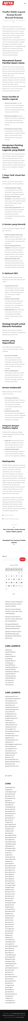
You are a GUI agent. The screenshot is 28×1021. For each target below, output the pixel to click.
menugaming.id (10, 885)
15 (19, 579)
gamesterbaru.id (10, 813)
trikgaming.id (9, 831)
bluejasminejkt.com (11, 718)
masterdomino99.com (12, 671)
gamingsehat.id (10, 957)
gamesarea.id (9, 931)
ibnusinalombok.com (11, 759)
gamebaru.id (9, 983)
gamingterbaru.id (10, 837)
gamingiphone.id (10, 824)
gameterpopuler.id (11, 994)
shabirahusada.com (11, 753)
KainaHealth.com (10, 751)
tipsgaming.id (9, 828)
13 (14, 579)
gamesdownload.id (11, 976)
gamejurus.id (9, 922)
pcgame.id (8, 852)
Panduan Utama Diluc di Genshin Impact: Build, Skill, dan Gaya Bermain (13, 619)
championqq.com (10, 676)
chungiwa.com (9, 733)
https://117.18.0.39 (10, 656)
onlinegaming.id (10, 850)
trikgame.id (8, 789)
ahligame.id (8, 935)
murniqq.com (9, 682)
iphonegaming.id (10, 842)
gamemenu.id (9, 924)
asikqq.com (8, 650)
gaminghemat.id (10, 865)
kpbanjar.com (9, 742)
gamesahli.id (9, 900)
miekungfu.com (10, 722)
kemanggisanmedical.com (13, 744)
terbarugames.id (10, 859)
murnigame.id (9, 928)
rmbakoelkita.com (10, 714)
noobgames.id (9, 985)
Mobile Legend (9, 515)
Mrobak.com (9, 720)
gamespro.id (9, 972)
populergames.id (10, 981)
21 (16, 582)
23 (21, 582)
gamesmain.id (9, 898)
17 (6, 582)
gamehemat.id (9, 915)
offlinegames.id (10, 802)
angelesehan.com (10, 716)
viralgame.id (9, 998)
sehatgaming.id (10, 961)
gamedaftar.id (9, 989)
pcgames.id (8, 855)
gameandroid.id (10, 794)
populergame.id (10, 1002)
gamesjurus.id (9, 896)
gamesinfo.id (9, 805)
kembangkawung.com (12, 731)
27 (14, 586)
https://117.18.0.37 (10, 674)
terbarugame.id (10, 857)
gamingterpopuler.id (11, 968)
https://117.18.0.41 (10, 665)
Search (4, 556)
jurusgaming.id (10, 883)
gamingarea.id (9, 878)
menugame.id (9, 944)
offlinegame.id (9, 846)
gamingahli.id (9, 876)
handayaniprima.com (11, 707)
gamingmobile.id (10, 826)
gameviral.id (9, 987)
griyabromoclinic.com (12, 766)
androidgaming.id (10, 792)
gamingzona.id (9, 881)
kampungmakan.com (12, 709)
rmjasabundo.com (10, 727)
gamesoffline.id (10, 811)
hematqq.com (9, 680)
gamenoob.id (9, 978)
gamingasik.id (9, 874)
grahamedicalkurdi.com (12, 761)
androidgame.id (10, 787)
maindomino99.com (11, 667)
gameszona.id (9, 905)
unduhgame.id (9, 1000)
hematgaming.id (10, 902)
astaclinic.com (9, 757)
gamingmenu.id (10, 872)
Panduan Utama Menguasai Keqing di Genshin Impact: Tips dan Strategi (14, 604)
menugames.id (10, 909)
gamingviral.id (9, 950)
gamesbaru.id (9, 974)
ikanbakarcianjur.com (12, 735)
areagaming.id (9, 887)
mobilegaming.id (10, 844)
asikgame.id (9, 937)
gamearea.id (9, 933)
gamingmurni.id (10, 868)
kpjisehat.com (9, 738)
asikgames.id (9, 918)
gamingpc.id (9, 833)
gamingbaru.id (9, 948)
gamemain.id (9, 920)
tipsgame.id (9, 861)
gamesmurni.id (10, 894)
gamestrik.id (9, 820)
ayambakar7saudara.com (13, 698)
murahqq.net (9, 663)
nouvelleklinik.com (11, 748)
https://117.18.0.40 (10, 678)
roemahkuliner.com (11, 703)
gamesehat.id (9, 992)
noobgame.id (9, 996)
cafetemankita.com (11, 724)
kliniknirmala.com (10, 746)
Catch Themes (20, 1017)
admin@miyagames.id (9, 20)
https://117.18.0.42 (10, 660)
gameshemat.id (10, 911)
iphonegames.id (10, 798)
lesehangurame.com (11, 696)
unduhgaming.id (10, 955)
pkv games (8, 775)
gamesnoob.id (9, 970)
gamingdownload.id (11, 946)
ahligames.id (9, 913)
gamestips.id (9, 815)
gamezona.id (9, 926)
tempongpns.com (10, 701)
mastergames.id (10, 942)
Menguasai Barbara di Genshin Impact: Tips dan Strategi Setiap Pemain (13, 626)
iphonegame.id (10, 839)
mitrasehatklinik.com (11, 740)
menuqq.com (9, 684)
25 (9, 586)
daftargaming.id (10, 959)
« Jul (13, 594)
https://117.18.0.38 (10, 669)
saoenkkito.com (10, 705)
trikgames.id (9, 822)
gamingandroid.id (10, 835)
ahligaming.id (9, 907)
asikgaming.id (9, 889)
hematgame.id (9, 939)
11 (8, 579)
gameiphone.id (10, 796)
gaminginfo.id (9, 863)
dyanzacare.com (10, 764)
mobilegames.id (10, 807)
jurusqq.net (8, 658)
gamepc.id (8, 800)
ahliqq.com (8, 654)
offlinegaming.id (10, 848)
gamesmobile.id (10, 809)
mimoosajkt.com (10, 729)
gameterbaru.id (10, 818)
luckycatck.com (10, 711)
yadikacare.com (10, 755)
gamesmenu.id (10, 892)
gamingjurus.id (10, 870)
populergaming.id (10, 963)
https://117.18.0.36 (10, 652)
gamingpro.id (9, 952)
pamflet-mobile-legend (11, 519)
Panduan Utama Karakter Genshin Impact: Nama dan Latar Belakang (13, 611)
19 (11, 582)
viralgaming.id (9, 965)
